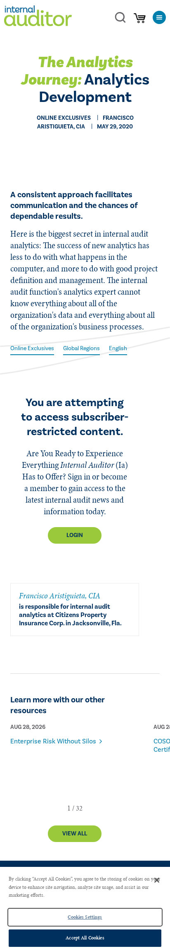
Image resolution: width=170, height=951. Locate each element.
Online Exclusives (32, 348)
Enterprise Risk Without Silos (53, 741)
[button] (69, 808)
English (118, 348)
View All (74, 833)
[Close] (157, 880)
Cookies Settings (85, 917)
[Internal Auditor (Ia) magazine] (38, 17)
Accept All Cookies (85, 937)
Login (74, 535)
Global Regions (81, 348)
